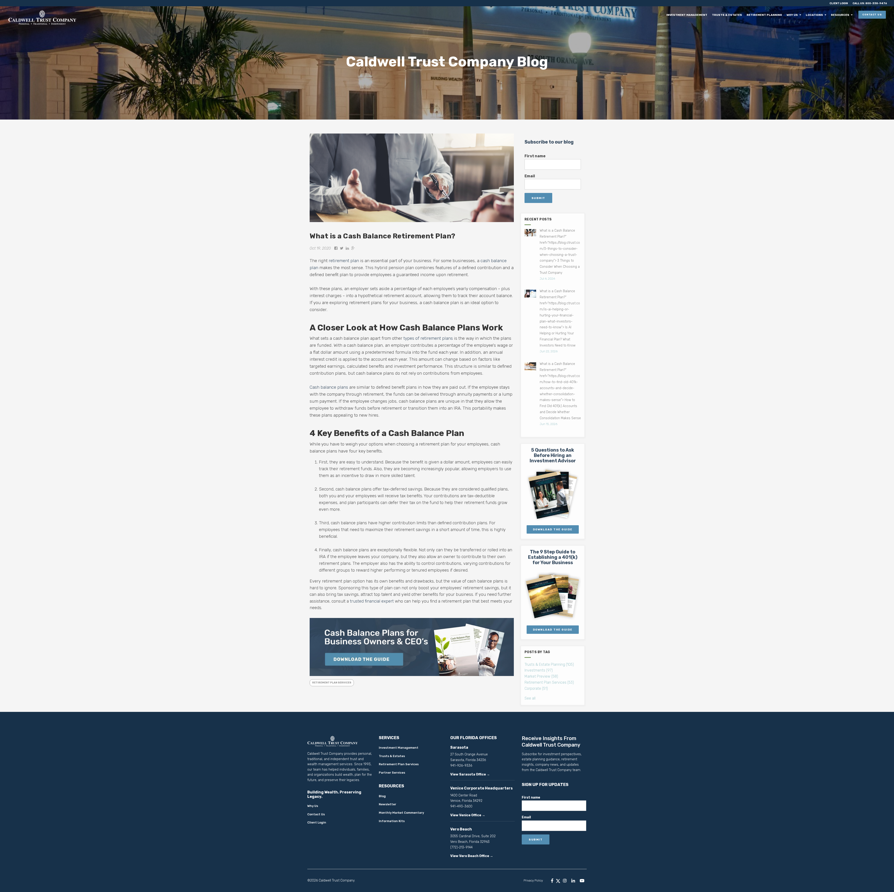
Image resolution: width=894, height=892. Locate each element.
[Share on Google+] (353, 248)
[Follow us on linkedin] (573, 880)
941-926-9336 (461, 766)
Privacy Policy (533, 880)
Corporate (536, 688)
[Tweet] (341, 248)
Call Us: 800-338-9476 (870, 3)
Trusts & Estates (731, 15)
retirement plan (344, 260)
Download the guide (552, 629)
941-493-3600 (461, 806)
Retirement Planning (767, 15)
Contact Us (872, 14)
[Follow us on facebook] (552, 880)
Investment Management (691, 15)
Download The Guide (552, 529)
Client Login (839, 3)
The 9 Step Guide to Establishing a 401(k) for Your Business (552, 557)
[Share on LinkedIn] (347, 248)
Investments (539, 670)
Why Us (794, 15)
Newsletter (387, 804)
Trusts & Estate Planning (549, 664)
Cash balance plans (329, 387)
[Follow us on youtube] (582, 880)
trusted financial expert (372, 601)
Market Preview (541, 676)
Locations (815, 15)
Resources (840, 15)
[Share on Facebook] (336, 248)
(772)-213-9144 (461, 847)
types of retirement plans (428, 338)
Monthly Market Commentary (401, 812)
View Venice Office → (467, 815)
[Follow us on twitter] (558, 881)
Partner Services (392, 772)
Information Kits (392, 821)
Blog (382, 796)
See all (530, 698)
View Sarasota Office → (470, 774)
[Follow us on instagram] (565, 880)
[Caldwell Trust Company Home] (115, 17)
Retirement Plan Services (331, 682)
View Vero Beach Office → (471, 856)
